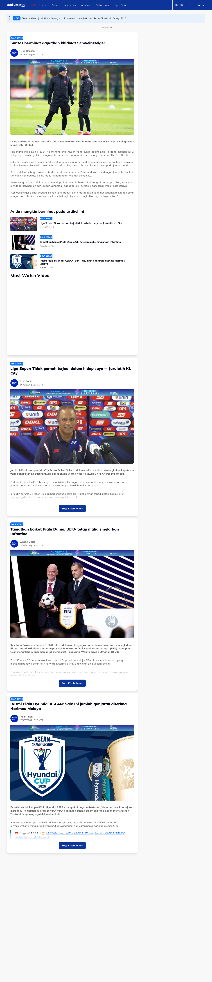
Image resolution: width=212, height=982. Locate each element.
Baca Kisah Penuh (72, 508)
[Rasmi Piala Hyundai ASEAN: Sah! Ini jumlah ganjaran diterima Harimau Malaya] (23, 261)
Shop (124, 5)
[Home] (16, 5)
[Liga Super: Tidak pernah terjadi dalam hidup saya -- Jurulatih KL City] (23, 223)
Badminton (86, 5)
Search (190, 5)
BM (176, 5)
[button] (9, 16)
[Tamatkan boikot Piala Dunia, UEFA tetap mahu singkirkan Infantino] (23, 242)
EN (181, 5)
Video (55, 5)
